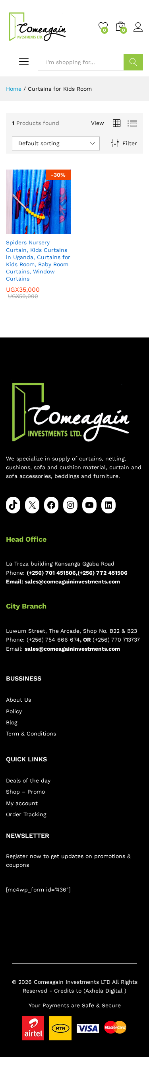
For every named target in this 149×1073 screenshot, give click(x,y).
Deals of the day (28, 780)
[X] (32, 505)
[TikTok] (13, 505)
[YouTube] (89, 505)
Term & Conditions (31, 733)
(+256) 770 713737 (116, 639)
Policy (14, 711)
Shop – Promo (25, 791)
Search (133, 62)
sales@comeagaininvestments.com (72, 581)
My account (22, 803)
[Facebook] (51, 505)
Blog (11, 722)
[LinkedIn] (108, 505)
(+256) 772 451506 (102, 573)
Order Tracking (26, 814)
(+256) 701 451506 (51, 573)
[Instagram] (70, 505)
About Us (18, 699)
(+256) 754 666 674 (53, 639)
